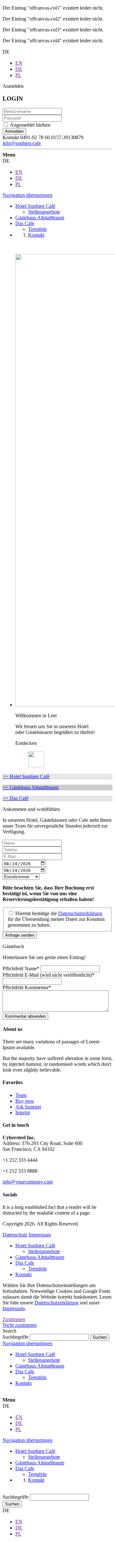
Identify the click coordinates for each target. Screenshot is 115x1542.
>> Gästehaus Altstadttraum (30, 787)
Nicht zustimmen (20, 1325)
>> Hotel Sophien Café (26, 776)
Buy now (24, 1101)
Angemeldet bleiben (30, 125)
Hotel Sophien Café (35, 1245)
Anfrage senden (19, 935)
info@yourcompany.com (28, 1181)
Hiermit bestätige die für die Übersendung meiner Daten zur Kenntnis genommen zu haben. (56, 919)
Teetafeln (37, 1268)
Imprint (22, 1112)
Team (21, 1095)
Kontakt (23, 1274)
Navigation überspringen (27, 195)
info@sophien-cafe (22, 143)
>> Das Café (15, 798)
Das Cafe (24, 1263)
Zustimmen (14, 1319)
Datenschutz (15, 1234)
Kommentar (27, 987)
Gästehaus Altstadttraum (39, 1257)
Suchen (12, 1504)
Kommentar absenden (25, 1016)
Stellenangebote (44, 1251)
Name (21, 968)
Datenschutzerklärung (56, 1302)
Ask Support (28, 1106)
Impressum (40, 1234)
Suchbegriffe (15, 1337)
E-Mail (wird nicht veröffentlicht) (48, 975)
